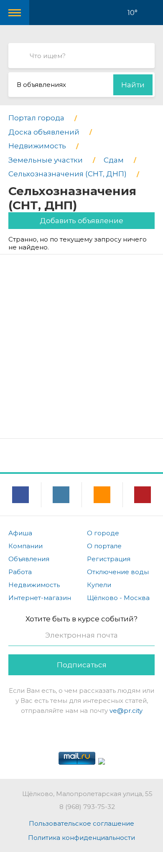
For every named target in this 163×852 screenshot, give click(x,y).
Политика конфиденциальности (81, 838)
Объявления (28, 559)
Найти (133, 85)
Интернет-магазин (39, 598)
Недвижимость (34, 585)
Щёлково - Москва (118, 598)
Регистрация (108, 559)
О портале (104, 546)
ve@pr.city (126, 711)
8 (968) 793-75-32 (87, 807)
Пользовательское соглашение (81, 823)
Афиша (20, 533)
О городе (103, 533)
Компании (25, 546)
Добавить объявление (81, 220)
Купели (99, 585)
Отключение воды (118, 572)
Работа (20, 572)
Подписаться (82, 665)
